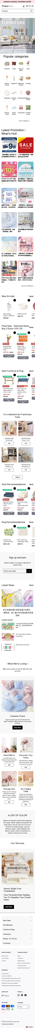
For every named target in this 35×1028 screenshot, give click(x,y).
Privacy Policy (5, 973)
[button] (30, 1027)
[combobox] (17, 11)
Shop (9, 764)
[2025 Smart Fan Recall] (8, 647)
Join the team (5, 958)
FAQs (19, 956)
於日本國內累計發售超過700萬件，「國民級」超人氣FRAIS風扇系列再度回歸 (17, 612)
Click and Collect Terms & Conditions (11, 980)
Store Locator (5, 956)
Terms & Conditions (7, 976)
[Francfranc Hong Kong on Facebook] (22, 995)
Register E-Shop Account (24, 967)
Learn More (8, 907)
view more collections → (28, 286)
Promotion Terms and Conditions (10, 983)
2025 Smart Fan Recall (22, 645)
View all (31, 296)
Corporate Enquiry (22, 965)
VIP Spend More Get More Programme (11, 985)
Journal (4, 960)
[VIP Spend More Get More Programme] (8, 636)
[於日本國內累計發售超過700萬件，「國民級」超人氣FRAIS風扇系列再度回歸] (17, 598)
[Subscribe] (29, 571)
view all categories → (24, 121)
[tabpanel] (17, 35)
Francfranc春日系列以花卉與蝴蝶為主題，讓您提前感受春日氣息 (24, 625)
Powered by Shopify (8, 1024)
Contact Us (20, 958)
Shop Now (17, 727)
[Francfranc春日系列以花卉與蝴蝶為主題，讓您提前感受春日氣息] (8, 626)
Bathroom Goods (21, 84)
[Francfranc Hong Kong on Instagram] (19, 995)
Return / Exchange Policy (24, 963)
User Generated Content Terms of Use (11, 978)
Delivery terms (21, 960)
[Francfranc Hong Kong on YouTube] (25, 995)
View (9, 443)
